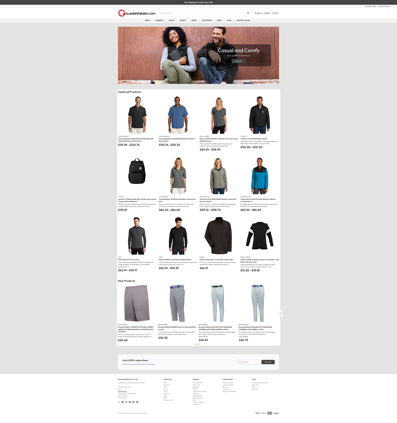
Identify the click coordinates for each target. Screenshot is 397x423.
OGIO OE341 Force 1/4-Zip (128, 260)
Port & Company (198, 402)
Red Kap (195, 387)
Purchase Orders (370, 6)
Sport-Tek (196, 385)
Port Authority (197, 383)
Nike (194, 400)
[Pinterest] (126, 402)
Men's (147, 20)
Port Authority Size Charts (260, 383)
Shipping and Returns (229, 391)
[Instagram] (133, 402)
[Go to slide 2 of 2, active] (199, 85)
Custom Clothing (384, 6)
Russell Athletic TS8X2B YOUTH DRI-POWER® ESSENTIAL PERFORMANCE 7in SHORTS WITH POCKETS (136, 329)
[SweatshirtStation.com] (137, 13)
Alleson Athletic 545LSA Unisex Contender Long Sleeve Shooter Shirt (259, 261)
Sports (183, 20)
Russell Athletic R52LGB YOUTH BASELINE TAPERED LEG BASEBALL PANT (255, 328)
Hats (229, 20)
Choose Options (137, 116)
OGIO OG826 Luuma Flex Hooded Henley (175, 260)
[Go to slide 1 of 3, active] (195, 344)
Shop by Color (243, 20)
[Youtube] (130, 402)
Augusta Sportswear (199, 391)
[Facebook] (123, 402)
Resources (255, 385)
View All (195, 404)
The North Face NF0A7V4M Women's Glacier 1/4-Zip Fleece (258, 200)
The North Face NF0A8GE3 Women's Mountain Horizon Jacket (218, 200)
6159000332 (122, 391)
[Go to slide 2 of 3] (197, 344)
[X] (119, 402)
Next (281, 313)
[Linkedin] (137, 402)
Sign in (259, 13)
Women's (159, 20)
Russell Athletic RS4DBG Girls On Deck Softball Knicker (177, 328)
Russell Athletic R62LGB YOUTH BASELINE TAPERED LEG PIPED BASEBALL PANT (215, 328)
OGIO (195, 389)
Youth (172, 20)
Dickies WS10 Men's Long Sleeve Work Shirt (217, 260)
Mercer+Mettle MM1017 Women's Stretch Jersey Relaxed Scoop (219, 140)
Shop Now (238, 61)
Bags (219, 20)
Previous (114, 313)
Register (267, 13)
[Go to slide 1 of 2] (197, 85)
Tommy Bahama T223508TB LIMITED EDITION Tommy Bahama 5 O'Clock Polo (135, 140)
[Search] (248, 13)
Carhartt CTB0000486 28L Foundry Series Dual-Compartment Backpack (137, 200)
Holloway (196, 393)
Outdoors (207, 20)
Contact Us (226, 389)
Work (194, 20)
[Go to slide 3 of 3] (199, 344)
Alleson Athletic (198, 398)
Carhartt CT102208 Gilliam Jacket (253, 139)
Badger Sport (197, 396)
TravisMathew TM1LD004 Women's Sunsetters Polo (177, 200)
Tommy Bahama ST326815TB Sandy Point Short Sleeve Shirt (177, 140)
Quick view (135, 113)
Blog (253, 387)
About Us (225, 387)
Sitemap (254, 389)
